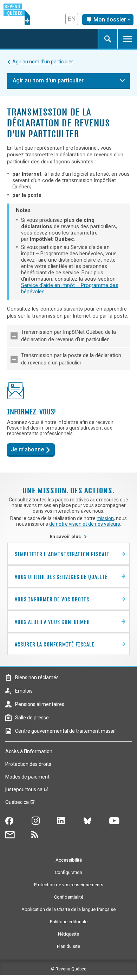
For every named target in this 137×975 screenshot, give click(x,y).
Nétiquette (68, 934)
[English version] (71, 19)
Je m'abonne (27, 449)
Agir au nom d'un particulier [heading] (48, 80)
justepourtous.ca (24, 791)
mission (105, 518)
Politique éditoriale (68, 921)
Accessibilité (69, 860)
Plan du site (68, 946)
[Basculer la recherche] (107, 39)
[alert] (107, 19)
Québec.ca (17, 803)
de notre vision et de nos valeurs (84, 524)
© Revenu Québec (68, 969)
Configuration (68, 872)
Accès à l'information (28, 751)
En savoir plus (68, 536)
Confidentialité (68, 897)
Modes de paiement (27, 777)
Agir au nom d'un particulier (42, 61)
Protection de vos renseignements (68, 884)
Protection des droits (28, 764)
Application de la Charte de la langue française (68, 909)
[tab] (68, 336)
